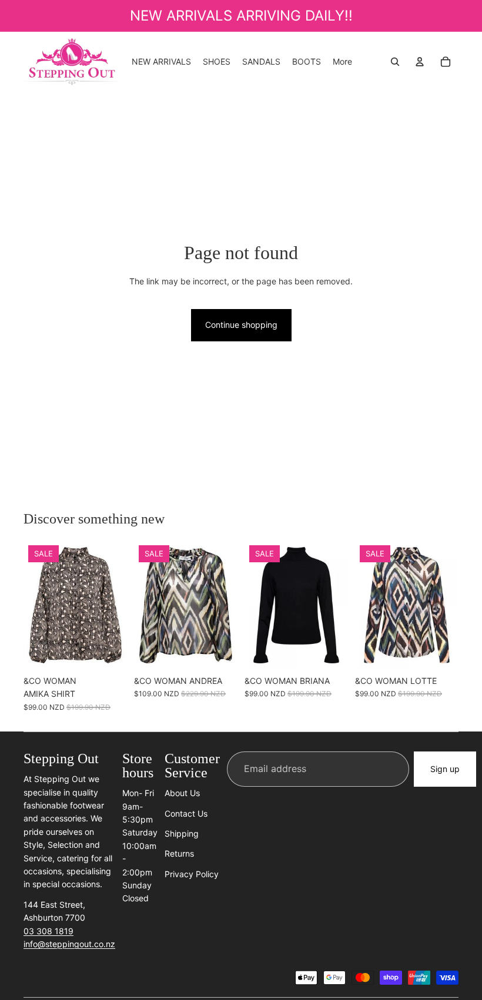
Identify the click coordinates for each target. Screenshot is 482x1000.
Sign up (445, 769)
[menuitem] (342, 62)
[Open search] (395, 62)
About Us (182, 793)
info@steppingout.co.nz (69, 944)
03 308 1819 (48, 931)
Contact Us (186, 813)
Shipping (182, 833)
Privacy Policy (192, 874)
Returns (179, 853)
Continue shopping (241, 325)
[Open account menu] (420, 62)
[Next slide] (228, 605)
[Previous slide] (143, 605)
